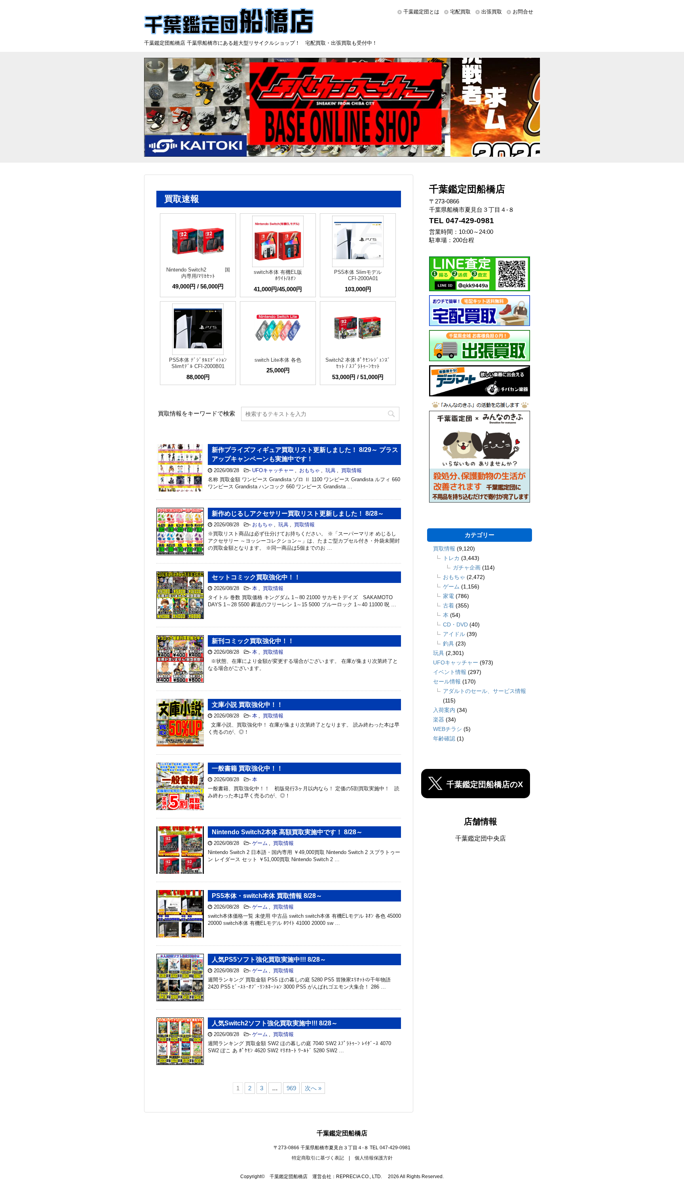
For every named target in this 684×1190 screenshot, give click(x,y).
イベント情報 (449, 672)
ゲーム (260, 843)
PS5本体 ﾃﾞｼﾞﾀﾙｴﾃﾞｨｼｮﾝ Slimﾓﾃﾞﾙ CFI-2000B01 (198, 363)
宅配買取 (460, 12)
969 (291, 1088)
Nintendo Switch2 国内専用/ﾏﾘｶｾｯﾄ (198, 273)
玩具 (330, 470)
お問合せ (523, 12)
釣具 (448, 643)
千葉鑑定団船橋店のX (484, 784)
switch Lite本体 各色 (278, 360)
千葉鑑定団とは (421, 12)
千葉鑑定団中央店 (480, 838)
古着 (448, 605)
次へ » (313, 1088)
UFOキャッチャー (273, 470)
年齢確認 (444, 738)
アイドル (454, 634)
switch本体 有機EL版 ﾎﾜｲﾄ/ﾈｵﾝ (278, 275)
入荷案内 (444, 710)
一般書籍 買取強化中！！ (247, 768)
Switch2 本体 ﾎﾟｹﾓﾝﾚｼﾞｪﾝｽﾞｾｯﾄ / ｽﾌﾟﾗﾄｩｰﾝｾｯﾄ (357, 363)
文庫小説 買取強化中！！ (247, 704)
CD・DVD (455, 624)
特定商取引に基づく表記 (318, 1158)
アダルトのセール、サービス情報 (484, 691)
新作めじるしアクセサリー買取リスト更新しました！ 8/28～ (298, 513)
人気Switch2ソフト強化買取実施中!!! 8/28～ (275, 1023)
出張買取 (491, 12)
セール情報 (447, 681)
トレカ (451, 558)
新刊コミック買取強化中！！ (253, 641)
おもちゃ (309, 470)
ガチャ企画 (467, 567)
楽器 (438, 719)
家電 (448, 596)
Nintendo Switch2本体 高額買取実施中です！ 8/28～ (287, 832)
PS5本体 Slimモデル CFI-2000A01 (358, 275)
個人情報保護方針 (374, 1158)
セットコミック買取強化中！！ (256, 577)
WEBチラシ (447, 729)
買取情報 (351, 470)
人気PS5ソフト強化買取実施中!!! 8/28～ (269, 959)
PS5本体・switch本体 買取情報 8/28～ (267, 895)
